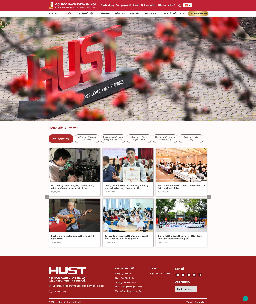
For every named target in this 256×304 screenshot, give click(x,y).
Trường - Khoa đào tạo (125, 282)
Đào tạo (120, 14)
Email (136, 5)
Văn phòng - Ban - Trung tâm (128, 291)
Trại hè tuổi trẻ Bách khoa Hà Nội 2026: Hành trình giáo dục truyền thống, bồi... (180, 237)
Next (209, 197)
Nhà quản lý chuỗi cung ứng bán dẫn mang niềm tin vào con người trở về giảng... (72, 187)
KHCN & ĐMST (151, 14)
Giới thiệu (54, 14)
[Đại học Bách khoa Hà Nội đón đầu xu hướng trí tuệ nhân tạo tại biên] (181, 165)
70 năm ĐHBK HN (198, 14)
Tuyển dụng (107, 5)
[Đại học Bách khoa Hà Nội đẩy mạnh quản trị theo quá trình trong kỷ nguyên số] (128, 215)
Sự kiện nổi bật (85, 14)
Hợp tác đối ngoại (174, 14)
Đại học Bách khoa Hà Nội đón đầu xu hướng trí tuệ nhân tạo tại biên (181, 187)
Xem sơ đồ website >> (196, 302)
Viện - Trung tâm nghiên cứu (128, 286)
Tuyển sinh (104, 14)
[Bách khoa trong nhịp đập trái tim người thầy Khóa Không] (74, 215)
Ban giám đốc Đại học (125, 278)
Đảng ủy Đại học (123, 273)
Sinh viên (134, 14)
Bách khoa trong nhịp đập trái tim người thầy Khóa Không (73, 237)
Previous (47, 197)
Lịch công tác (148, 5)
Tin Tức (68, 14)
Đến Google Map (184, 289)
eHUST (171, 5)
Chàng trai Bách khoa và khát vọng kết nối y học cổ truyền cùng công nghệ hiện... (126, 187)
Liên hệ (162, 5)
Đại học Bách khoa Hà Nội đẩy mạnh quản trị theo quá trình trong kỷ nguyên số (127, 237)
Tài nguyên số (123, 5)
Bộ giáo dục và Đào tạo (159, 273)
